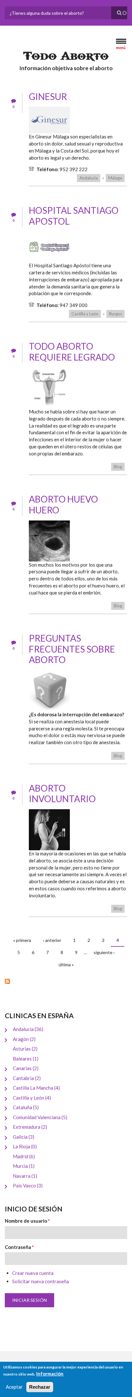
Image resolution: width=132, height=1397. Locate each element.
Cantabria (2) (27, 1078)
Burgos (115, 313)
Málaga (115, 177)
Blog (118, 466)
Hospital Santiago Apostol (74, 216)
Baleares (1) (25, 1058)
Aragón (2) (24, 1039)
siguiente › (104, 952)
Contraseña (19, 1247)
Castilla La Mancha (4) (36, 1088)
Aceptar (14, 1387)
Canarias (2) (25, 1068)
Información (49, 1373)
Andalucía (88, 177)
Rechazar (39, 1387)
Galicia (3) (23, 1137)
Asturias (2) (25, 1049)
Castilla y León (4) (32, 1098)
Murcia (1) (24, 1166)
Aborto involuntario (62, 793)
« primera (22, 940)
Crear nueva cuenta (33, 1273)
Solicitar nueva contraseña (40, 1281)
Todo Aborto (66, 56)
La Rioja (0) (25, 1146)
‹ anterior (52, 940)
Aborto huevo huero (63, 504)
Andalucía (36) (28, 1029)
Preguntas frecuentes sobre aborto (72, 649)
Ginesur (48, 96)
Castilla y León (84, 313)
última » (66, 964)
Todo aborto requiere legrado (72, 351)
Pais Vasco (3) (28, 1185)
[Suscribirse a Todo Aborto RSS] (66, 981)
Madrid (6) (24, 1156)
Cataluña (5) (26, 1107)
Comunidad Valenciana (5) (40, 1117)
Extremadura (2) (30, 1127)
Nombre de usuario (27, 1221)
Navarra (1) (25, 1176)
